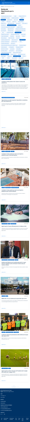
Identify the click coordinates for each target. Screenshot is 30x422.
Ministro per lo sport (4, 259)
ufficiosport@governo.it (4, 406)
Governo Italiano (3, 0)
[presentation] (28, 3)
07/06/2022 (26, 97)
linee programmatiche (11, 259)
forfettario (12, 151)
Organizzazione (3, 403)
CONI (9, 223)
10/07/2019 (26, 368)
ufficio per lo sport (13, 223)
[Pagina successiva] (18, 387)
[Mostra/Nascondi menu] (1, 3)
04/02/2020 (26, 259)
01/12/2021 (26, 151)
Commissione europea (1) (9, 332)
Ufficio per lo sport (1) (4, 368)
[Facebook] (1, 414)
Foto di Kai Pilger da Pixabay (15, 187)
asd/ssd (3, 79)
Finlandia (3, 296)
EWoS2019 (3, 332)
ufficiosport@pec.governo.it (6, 408)
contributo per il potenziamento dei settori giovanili (8, 97)
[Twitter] (3, 414)
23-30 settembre (16, 332)
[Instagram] (4, 414)
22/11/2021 (26, 187)
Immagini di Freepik (8, 79)
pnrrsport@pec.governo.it (8, 410)
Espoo (6, 296)
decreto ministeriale (4, 223)
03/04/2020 (26, 223)
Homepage (2, 6)
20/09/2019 (26, 332)
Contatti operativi (3, 401)
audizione (16, 259)
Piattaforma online (8, 187)
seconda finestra (8, 151)
